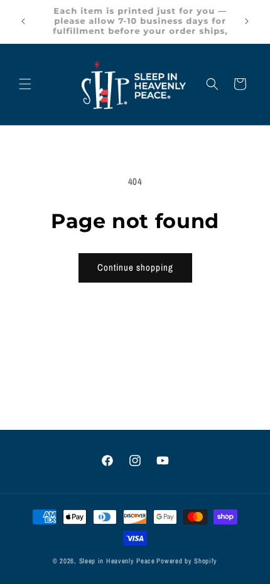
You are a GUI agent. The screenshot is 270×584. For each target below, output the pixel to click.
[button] (25, 84)
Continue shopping (135, 267)
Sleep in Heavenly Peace (117, 560)
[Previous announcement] (23, 21)
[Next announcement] (247, 21)
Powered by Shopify (186, 560)
